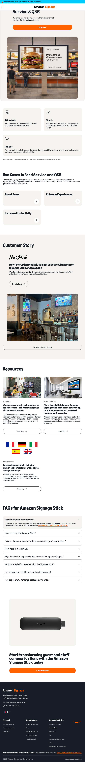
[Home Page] (44, 7)
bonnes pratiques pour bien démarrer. (53, 525)
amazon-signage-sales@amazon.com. (69, 753)
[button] (2, 7)
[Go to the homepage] (13, 690)
